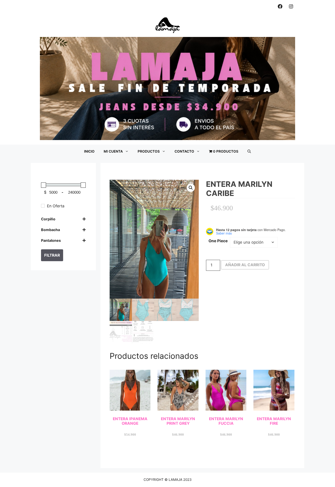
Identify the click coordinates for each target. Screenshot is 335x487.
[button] (191, 188)
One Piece (218, 241)
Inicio (89, 151)
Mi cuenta (113, 151)
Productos (149, 151)
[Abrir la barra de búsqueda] (249, 151)
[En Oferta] (43, 206)
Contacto (184, 151)
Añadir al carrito (245, 265)
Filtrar (52, 255)
